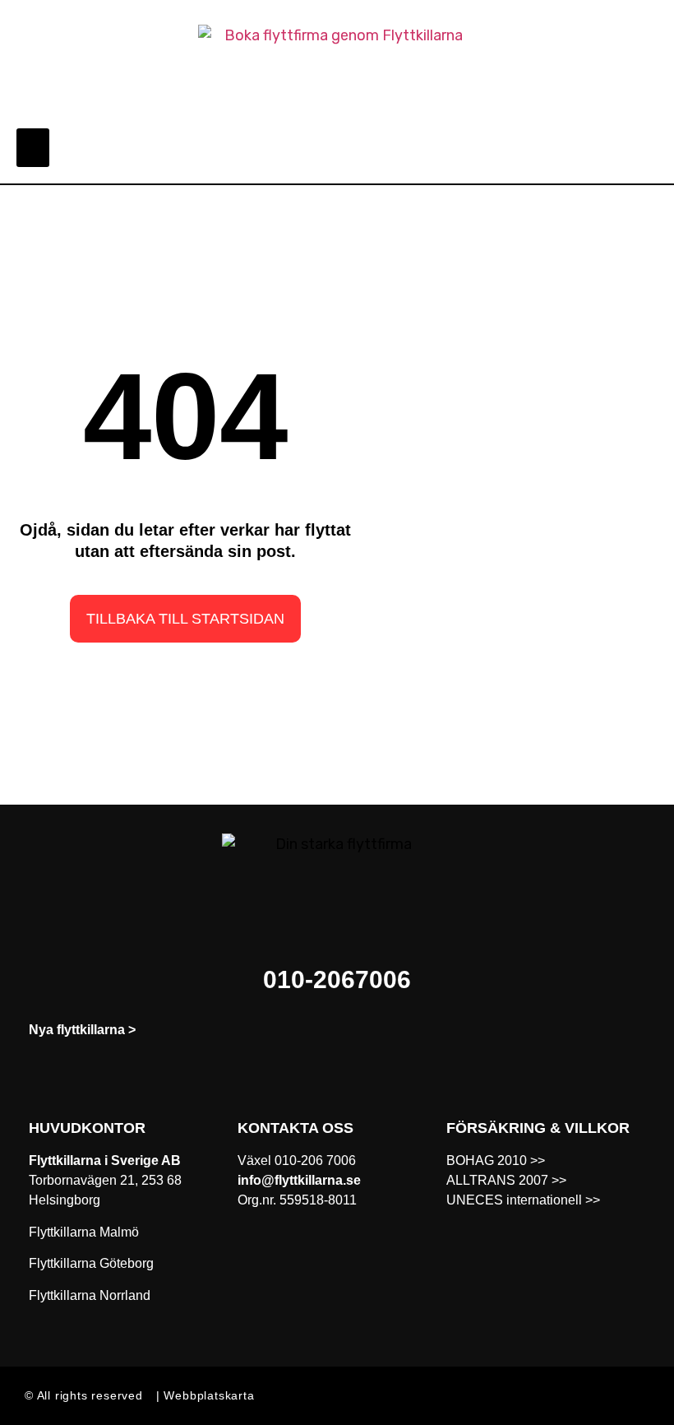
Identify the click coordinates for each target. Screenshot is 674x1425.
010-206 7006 (315, 1160)
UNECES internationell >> (523, 1200)
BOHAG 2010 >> (495, 1160)
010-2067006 (337, 979)
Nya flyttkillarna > (82, 1030)
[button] (32, 147)
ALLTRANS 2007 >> (506, 1180)
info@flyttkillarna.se (299, 1180)
